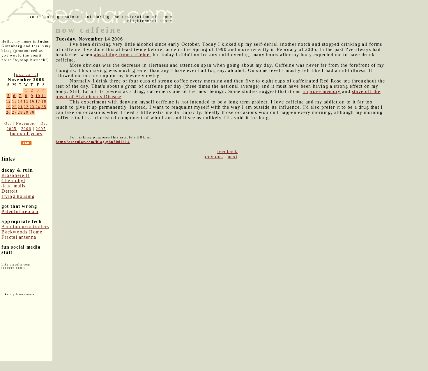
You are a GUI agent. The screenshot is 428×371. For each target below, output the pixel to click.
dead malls (13, 185)
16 (32, 101)
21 (20, 107)
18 (43, 101)
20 (14, 107)
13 (14, 101)
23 (32, 107)
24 (38, 107)
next (232, 156)
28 (20, 112)
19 (8, 107)
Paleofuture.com (19, 211)
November (26, 123)
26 (8, 112)
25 (43, 107)
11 (43, 96)
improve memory (321, 91)
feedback (227, 151)
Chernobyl (13, 180)
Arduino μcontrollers (25, 226)
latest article (26, 75)
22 (26, 107)
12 (8, 101)
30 (32, 112)
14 (20, 101)
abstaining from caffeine (121, 54)
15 (26, 101)
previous (213, 156)
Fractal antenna (18, 237)
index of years (26, 133)
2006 (26, 128)
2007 (41, 128)
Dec (44, 123)
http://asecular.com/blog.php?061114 (93, 142)
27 (14, 112)
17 (38, 101)
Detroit (9, 191)
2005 (12, 128)
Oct (7, 123)
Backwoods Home (21, 231)
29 (26, 112)
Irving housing (18, 196)
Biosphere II (15, 175)
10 (38, 96)
